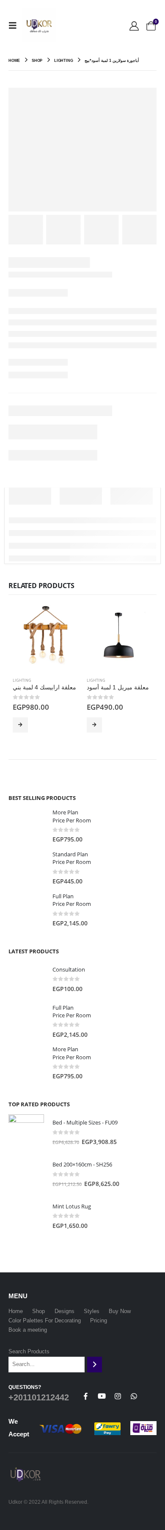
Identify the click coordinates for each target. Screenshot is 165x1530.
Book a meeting (27, 1330)
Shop (38, 1311)
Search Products (29, 1351)
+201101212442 (38, 1397)
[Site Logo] (39, 25)
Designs (64, 1311)
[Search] (94, 1364)
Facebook (85, 1396)
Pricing (98, 1320)
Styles (91, 1311)
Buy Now (20, 725)
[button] (15, 25)
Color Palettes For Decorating (44, 1320)
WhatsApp (133, 1396)
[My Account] (134, 26)
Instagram (117, 1396)
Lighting (22, 680)
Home (15, 1311)
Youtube (101, 1396)
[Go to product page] (45, 638)
